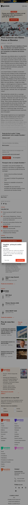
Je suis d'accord (20, 260)
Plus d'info (7, 260)
